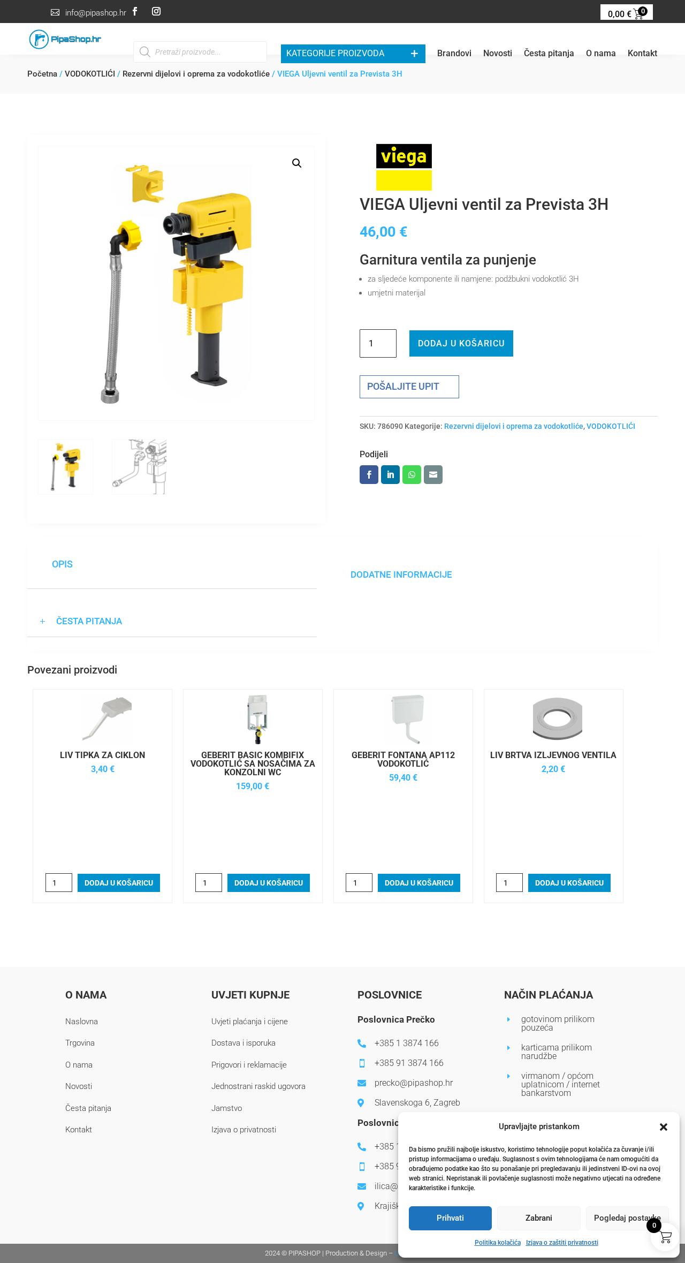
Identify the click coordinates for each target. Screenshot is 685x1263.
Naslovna (81, 1021)
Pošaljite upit (403, 386)
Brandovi (454, 54)
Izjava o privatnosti (243, 1130)
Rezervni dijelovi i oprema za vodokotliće (196, 74)
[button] (663, 1127)
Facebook (369, 474)
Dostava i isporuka (243, 1043)
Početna (42, 74)
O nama (601, 54)
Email (433, 474)
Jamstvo (226, 1108)
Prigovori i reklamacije (249, 1065)
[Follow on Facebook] (134, 11)
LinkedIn (390, 474)
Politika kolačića (498, 1242)
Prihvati (450, 1218)
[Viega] (404, 169)
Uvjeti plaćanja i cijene (249, 1021)
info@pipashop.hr (95, 13)
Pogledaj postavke (627, 1218)
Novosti (497, 54)
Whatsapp (411, 474)
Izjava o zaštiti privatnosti (562, 1242)
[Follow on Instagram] (156, 11)
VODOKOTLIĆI (90, 74)
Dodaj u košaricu (461, 343)
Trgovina (80, 1043)
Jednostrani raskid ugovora (258, 1086)
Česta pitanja (549, 54)
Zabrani (539, 1218)
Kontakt (642, 54)
